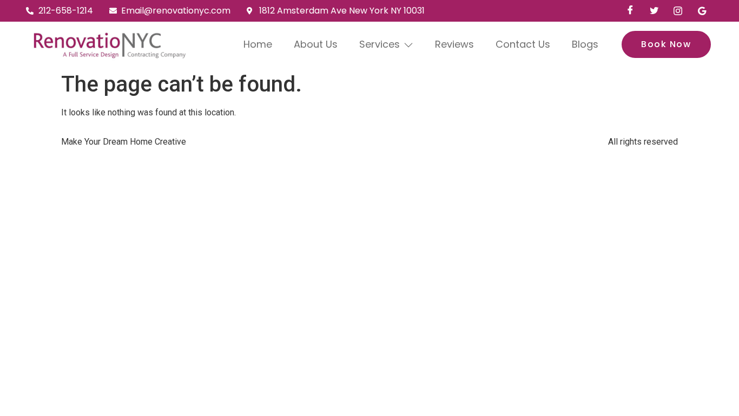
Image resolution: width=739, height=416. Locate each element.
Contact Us (523, 44)
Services (379, 44)
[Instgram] (678, 11)
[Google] (702, 11)
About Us (316, 44)
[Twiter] (654, 11)
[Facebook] (630, 11)
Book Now (666, 44)
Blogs (585, 44)
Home (257, 44)
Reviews (454, 44)
